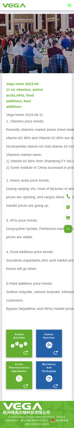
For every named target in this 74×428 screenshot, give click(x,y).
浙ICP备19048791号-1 (34, 420)
